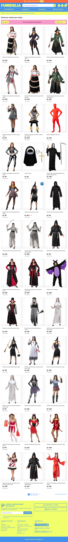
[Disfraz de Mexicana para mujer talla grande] (34, 79)
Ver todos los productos (61, 494)
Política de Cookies (22, 530)
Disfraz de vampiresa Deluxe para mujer (11, 290)
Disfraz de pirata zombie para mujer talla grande (34, 251)
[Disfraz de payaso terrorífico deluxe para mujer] (34, 118)
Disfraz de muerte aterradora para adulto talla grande (55, 174)
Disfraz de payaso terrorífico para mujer (11, 135)
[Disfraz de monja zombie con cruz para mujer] (56, 311)
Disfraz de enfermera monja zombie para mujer (34, 367)
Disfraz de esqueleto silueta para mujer (11, 174)
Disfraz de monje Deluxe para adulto (56, 250)
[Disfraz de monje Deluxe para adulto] (56, 234)
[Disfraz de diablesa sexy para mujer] (56, 428)
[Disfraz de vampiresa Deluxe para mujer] (12, 273)
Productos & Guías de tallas (8, 527)
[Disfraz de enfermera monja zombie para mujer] (34, 350)
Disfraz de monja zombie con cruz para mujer (55, 329)
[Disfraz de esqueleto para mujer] (34, 389)
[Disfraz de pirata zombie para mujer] (12, 234)
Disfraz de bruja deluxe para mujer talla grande (55, 96)
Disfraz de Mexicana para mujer (11, 57)
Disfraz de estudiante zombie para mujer (11, 96)
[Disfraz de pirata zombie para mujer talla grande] (34, 234)
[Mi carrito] (65, 5)
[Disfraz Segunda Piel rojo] (56, 118)
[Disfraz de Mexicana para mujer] (12, 40)
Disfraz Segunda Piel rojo (53, 134)
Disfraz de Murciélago (52, 289)
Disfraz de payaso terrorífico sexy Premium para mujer (11, 483)
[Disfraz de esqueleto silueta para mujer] (12, 157)
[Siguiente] (39, 494)
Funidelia (3, 13)
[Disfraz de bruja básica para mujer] (12, 350)
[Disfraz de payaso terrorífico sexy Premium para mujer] (12, 466)
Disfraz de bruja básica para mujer (11, 367)
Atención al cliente (51, 505)
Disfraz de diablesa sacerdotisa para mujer (56, 483)
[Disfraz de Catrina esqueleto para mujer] (12, 195)
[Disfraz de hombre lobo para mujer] (56, 389)
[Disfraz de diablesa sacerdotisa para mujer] (56, 466)
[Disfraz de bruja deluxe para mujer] (56, 40)
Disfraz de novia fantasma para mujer (33, 329)
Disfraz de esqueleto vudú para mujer (33, 57)
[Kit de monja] (34, 157)
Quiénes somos (21, 533)
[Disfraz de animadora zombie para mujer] (12, 428)
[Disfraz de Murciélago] (56, 273)
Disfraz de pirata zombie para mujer (12, 250)
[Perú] (36, 525)
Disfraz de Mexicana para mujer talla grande (34, 96)
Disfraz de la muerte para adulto (55, 212)
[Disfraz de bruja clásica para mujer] (56, 350)
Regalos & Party (58, 9)
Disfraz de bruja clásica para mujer (55, 367)
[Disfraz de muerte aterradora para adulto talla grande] (56, 157)
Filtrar (6, 22)
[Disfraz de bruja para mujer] (34, 195)
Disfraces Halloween (15, 13)
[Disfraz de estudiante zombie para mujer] (12, 79)
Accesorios (41, 9)
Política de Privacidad (22, 529)
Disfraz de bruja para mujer (32, 212)
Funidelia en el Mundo (22, 524)
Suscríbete (27, 512)
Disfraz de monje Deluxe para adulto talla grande (34, 483)
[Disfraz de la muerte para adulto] (56, 195)
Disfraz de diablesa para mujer (32, 444)
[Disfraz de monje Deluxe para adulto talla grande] (34, 466)
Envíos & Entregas (5, 526)
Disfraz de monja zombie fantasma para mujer (11, 406)
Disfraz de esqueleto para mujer (33, 405)
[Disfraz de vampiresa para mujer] (12, 311)
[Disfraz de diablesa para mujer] (34, 428)
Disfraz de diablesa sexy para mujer (56, 444)
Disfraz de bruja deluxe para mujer (55, 57)
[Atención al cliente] (62, 5)
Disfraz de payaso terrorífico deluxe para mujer (34, 135)
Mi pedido (3, 524)
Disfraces (25, 9)
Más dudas (4, 530)
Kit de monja (28, 173)
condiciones (22, 516)
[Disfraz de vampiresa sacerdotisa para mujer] (34, 273)
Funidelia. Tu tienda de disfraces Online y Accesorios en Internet (11, 5)
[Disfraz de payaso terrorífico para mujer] (12, 118)
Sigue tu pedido (52, 509)
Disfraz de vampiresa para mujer (11, 328)
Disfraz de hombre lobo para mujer (55, 405)
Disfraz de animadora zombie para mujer (11, 445)
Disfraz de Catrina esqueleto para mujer (11, 212)
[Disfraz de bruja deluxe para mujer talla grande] (56, 79)
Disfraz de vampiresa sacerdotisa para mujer (33, 290)
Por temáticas (8, 9)
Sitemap (19, 531)
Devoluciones (4, 529)
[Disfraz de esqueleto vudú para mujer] (34, 40)
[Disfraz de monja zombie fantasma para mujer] (12, 389)
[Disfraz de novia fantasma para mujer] (34, 311)
